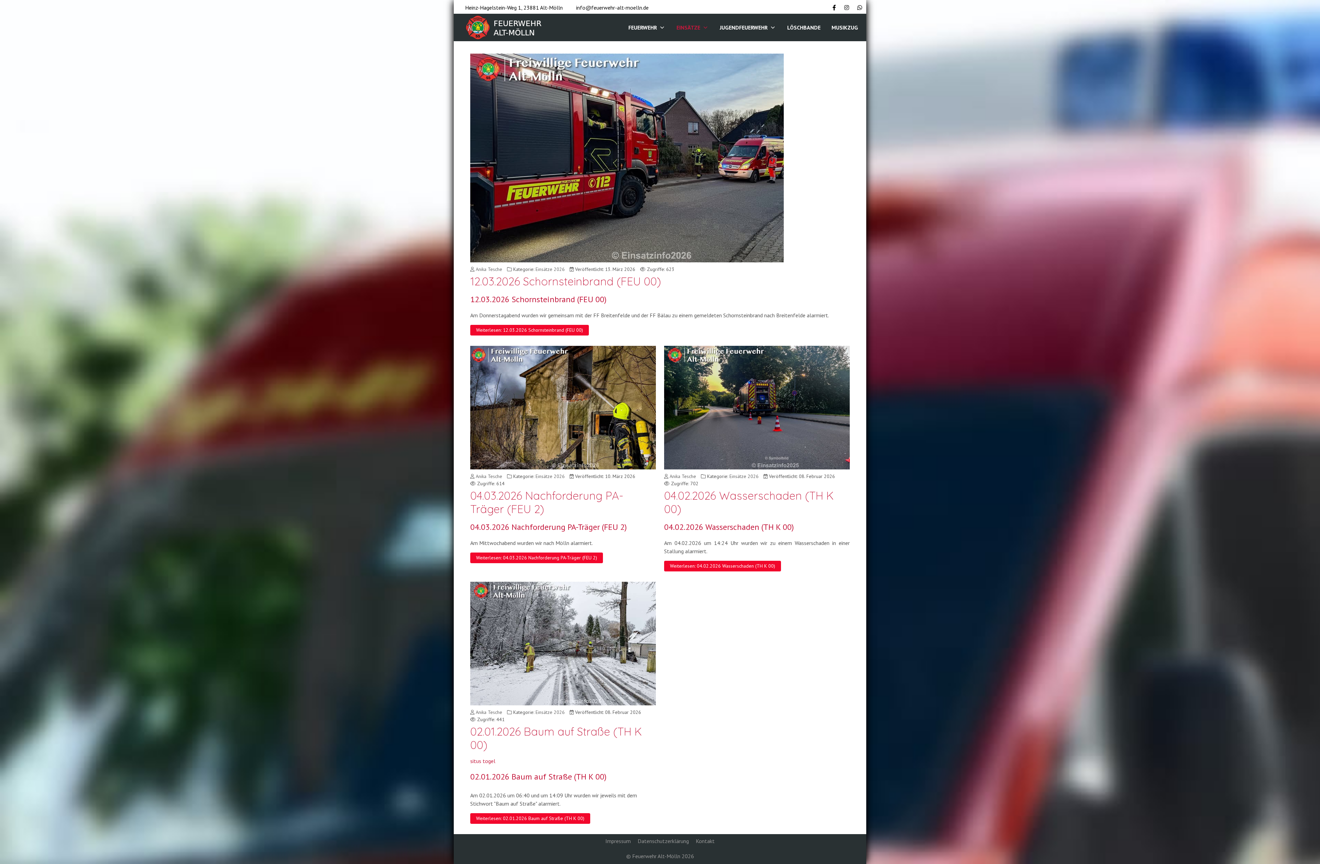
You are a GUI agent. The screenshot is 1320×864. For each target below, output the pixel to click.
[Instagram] (846, 7)
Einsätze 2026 (550, 269)
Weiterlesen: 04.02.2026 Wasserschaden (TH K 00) (722, 566)
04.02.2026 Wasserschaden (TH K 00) (749, 502)
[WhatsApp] (859, 7)
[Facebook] (834, 7)
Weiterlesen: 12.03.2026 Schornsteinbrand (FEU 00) (529, 330)
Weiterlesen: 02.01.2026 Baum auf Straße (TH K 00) (530, 818)
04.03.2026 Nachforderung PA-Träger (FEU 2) (546, 502)
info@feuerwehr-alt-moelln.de (612, 7)
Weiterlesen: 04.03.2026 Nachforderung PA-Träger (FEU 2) (536, 558)
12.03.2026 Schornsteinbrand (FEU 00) (565, 281)
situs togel (482, 761)
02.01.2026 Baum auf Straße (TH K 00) (556, 738)
